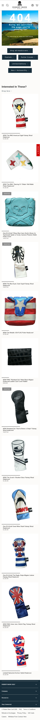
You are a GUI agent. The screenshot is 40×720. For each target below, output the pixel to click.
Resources (5, 698)
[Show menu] (3, 5)
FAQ (20, 709)
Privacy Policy (21, 713)
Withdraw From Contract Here (17, 716)
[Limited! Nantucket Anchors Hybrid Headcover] (20, 651)
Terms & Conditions (29, 709)
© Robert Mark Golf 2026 (9, 709)
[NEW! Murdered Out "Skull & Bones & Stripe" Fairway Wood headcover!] (20, 407)
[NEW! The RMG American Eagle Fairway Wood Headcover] (20, 113)
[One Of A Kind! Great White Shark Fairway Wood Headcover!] (20, 504)
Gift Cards (31, 713)
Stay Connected (6, 704)
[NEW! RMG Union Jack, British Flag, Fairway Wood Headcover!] (20, 602)
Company (5, 691)
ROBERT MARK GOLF (8, 684)
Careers (4, 716)
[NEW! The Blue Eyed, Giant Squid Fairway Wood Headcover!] (20, 262)
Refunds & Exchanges (9, 713)
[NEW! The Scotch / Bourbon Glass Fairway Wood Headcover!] (20, 455)
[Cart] (37, 5)
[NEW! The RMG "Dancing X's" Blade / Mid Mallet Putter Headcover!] (20, 162)
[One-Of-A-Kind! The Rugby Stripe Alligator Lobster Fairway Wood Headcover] (20, 553)
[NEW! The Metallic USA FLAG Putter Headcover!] (20, 311)
